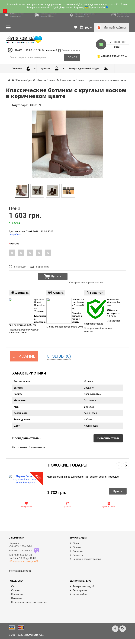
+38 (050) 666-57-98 (20, 554)
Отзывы (15, 590)
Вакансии (16, 598)
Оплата (77, 547)
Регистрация (80, 590)
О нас (76, 543)
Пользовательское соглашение (29, 602)
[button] (88, 27)
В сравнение (42, 266)
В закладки (20, 266)
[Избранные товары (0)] (75, 27)
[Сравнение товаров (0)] (81, 27)
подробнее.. (16, 234)
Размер (14, 243)
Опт (13, 586)
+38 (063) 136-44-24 (20, 546)
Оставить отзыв (108, 438)
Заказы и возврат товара (87, 559)
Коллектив (17, 594)
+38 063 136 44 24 (112, 56)
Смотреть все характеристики (86, 282)
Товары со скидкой (83, 586)
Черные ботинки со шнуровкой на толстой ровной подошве (83, 476)
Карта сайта (80, 594)
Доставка (78, 551)
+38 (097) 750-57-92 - (21, 550)
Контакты (78, 555)
